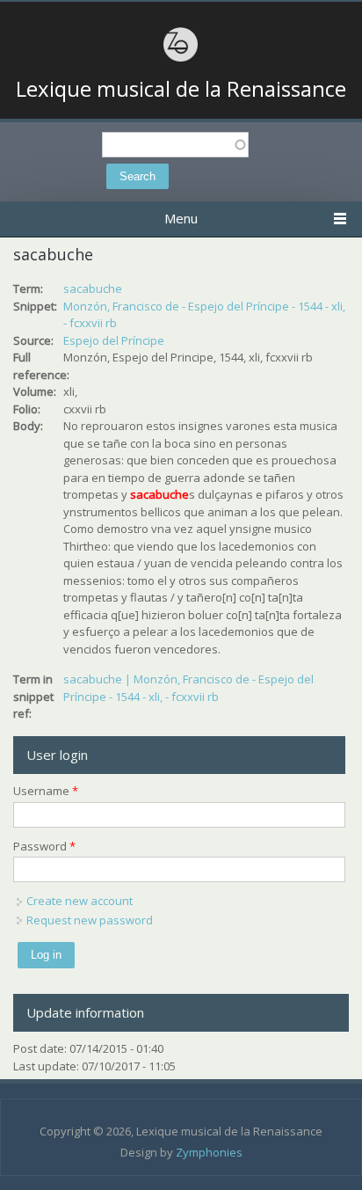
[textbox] (175, 144)
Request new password (89, 920)
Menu (181, 218)
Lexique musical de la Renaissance (181, 89)
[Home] (181, 59)
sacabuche (92, 288)
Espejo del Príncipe (113, 340)
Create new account (79, 901)
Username (45, 791)
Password (44, 846)
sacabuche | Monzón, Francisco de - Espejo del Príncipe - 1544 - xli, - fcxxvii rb (188, 688)
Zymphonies (209, 1152)
